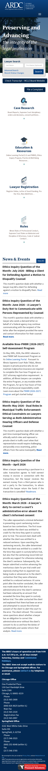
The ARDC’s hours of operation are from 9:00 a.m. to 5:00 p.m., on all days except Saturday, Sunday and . (24, 656)
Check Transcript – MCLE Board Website (25, 81)
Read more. (8, 336)
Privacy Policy (27, 756)
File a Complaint (35, 89)
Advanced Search (11, 70)
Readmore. (31, 491)
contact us (25, 670)
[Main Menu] (39, 14)
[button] (24, 113)
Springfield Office (10, 721)
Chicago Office (9, 679)
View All (41, 261)
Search (38, 71)
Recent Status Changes (14, 73)
